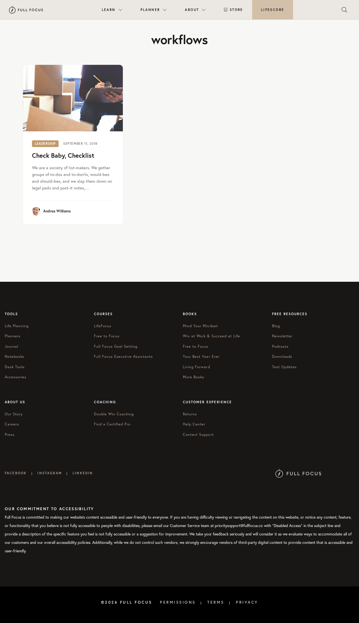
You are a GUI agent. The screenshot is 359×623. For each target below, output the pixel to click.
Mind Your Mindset (200, 326)
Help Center (194, 424)
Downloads (282, 356)
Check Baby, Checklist (63, 155)
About (192, 10)
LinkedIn (83, 473)
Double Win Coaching (114, 414)
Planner (150, 10)
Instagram (49, 473)
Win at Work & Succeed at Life (211, 336)
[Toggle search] (344, 9)
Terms (215, 602)
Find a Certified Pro (112, 424)
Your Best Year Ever (201, 356)
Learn (109, 10)
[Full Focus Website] (298, 473)
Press (10, 434)
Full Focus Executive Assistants (123, 356)
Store (236, 10)
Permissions (178, 602)
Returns (190, 414)
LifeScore (272, 10)
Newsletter (282, 336)
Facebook (16, 473)
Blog (276, 326)
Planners (12, 336)
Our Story (14, 414)
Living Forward (196, 367)
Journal (11, 346)
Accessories (15, 377)
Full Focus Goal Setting (116, 346)
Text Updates (284, 367)
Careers (12, 424)
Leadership (45, 143)
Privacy (247, 602)
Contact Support (198, 434)
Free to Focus (107, 336)
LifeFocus (102, 326)
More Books (193, 377)
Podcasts (280, 346)
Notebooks (14, 356)
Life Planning (17, 326)
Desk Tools (15, 367)
